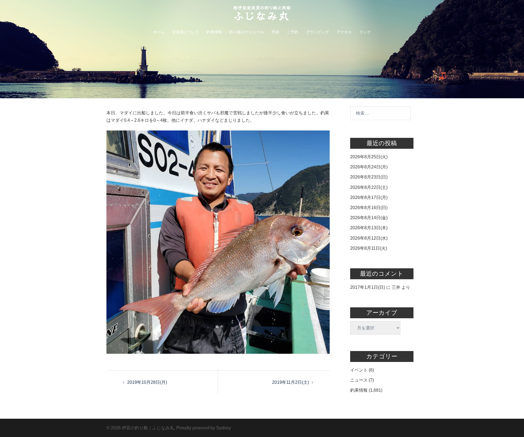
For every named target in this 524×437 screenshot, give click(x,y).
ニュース (359, 380)
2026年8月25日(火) (369, 156)
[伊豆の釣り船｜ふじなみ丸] (262, 15)
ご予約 (292, 32)
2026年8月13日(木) (369, 227)
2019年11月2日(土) (290, 382)
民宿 (275, 32)
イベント (359, 370)
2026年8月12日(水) (369, 238)
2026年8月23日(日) (369, 177)
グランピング (317, 32)
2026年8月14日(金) (369, 217)
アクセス (344, 32)
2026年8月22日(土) (369, 187)
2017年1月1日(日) (367, 287)
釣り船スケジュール (247, 32)
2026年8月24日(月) (369, 167)
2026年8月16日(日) (369, 207)
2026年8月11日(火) (368, 248)
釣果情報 (214, 32)
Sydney (223, 428)
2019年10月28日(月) (147, 382)
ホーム (159, 32)
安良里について (185, 32)
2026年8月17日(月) (369, 197)
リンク (365, 32)
